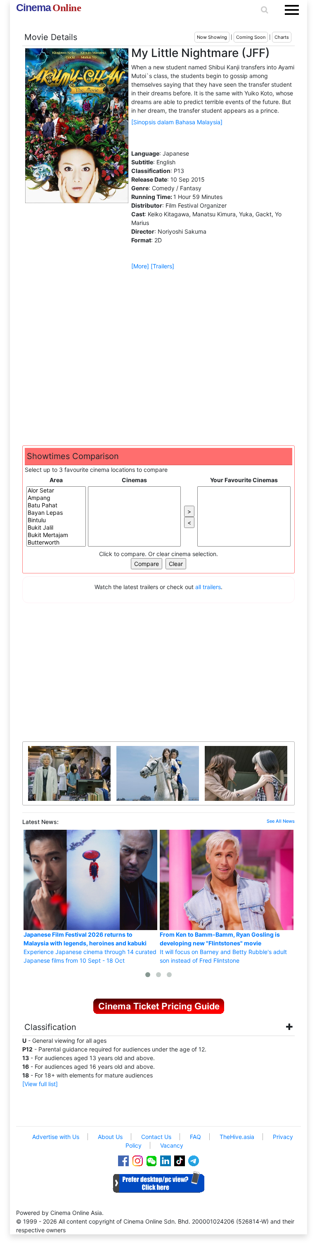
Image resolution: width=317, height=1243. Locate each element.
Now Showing (212, 37)
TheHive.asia (237, 1136)
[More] (140, 266)
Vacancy (171, 1145)
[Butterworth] (56, 542)
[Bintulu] (56, 520)
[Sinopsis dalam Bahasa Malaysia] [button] (176, 121)
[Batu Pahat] (56, 505)
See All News (281, 821)
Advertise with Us (55, 1136)
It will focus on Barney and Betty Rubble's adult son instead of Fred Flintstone (223, 947)
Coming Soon (250, 37)
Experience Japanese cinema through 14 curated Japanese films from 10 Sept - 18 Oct (90, 947)
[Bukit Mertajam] (56, 535)
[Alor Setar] (56, 490)
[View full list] (40, 1083)
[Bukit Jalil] (56, 527)
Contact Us (156, 1136)
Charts (281, 37)
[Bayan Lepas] (56, 512)
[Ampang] (56, 498)
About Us (110, 1136)
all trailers (208, 586)
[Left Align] (83, 1028)
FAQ (195, 1136)
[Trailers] (162, 266)
